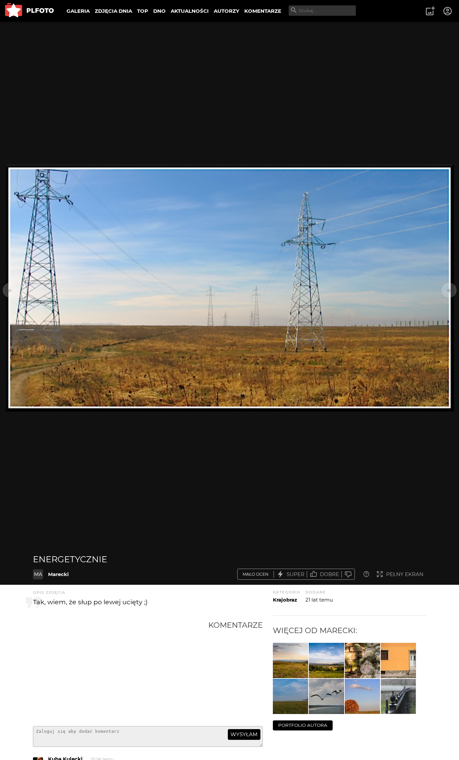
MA (38, 574)
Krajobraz (285, 600)
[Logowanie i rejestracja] (448, 11)
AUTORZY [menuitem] (226, 11)
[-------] (290, 660)
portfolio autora (302, 725)
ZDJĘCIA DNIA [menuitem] (113, 11)
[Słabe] (348, 574)
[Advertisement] (120, 671)
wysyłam (244, 734)
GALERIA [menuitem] (78, 11)
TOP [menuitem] (142, 11)
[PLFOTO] (29, 10)
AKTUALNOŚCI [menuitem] (190, 11)
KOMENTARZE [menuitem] (262, 11)
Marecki (58, 574)
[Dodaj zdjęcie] (430, 11)
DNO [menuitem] (159, 11)
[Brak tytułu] (326, 696)
